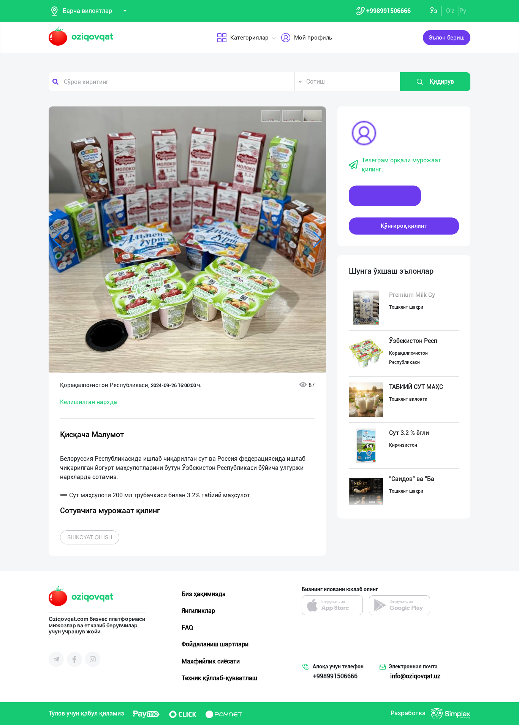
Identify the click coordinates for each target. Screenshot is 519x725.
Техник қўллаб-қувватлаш (219, 678)
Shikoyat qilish (89, 537)
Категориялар (249, 37)
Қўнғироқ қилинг (404, 225)
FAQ (187, 627)
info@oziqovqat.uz (415, 676)
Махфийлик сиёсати (211, 661)
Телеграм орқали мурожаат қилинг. (401, 165)
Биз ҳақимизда (204, 594)
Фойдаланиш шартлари (215, 644)
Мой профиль (313, 37)
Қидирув (442, 81)
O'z (450, 10)
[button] (270, 116)
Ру (462, 10)
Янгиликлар (198, 610)
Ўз (433, 10)
